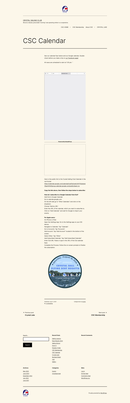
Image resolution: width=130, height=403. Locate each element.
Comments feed (85, 376)
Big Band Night (56, 357)
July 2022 (26, 378)
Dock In (54, 345)
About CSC (89, 27)
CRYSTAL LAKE (102, 27)
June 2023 (26, 373)
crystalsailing (49, 303)
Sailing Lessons (56, 338)
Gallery (54, 362)
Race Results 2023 (57, 341)
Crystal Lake (55, 355)
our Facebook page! (72, 58)
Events (84, 301)
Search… (25, 335)
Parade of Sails (56, 348)
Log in (83, 371)
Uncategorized (56, 373)
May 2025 (26, 371)
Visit (53, 359)
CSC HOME (64, 27)
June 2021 (26, 380)
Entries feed (84, 373)
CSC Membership (78, 27)
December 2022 (27, 376)
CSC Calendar (56, 352)
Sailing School (56, 343)
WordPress (103, 393)
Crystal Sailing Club (32, 20)
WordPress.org (85, 378)
